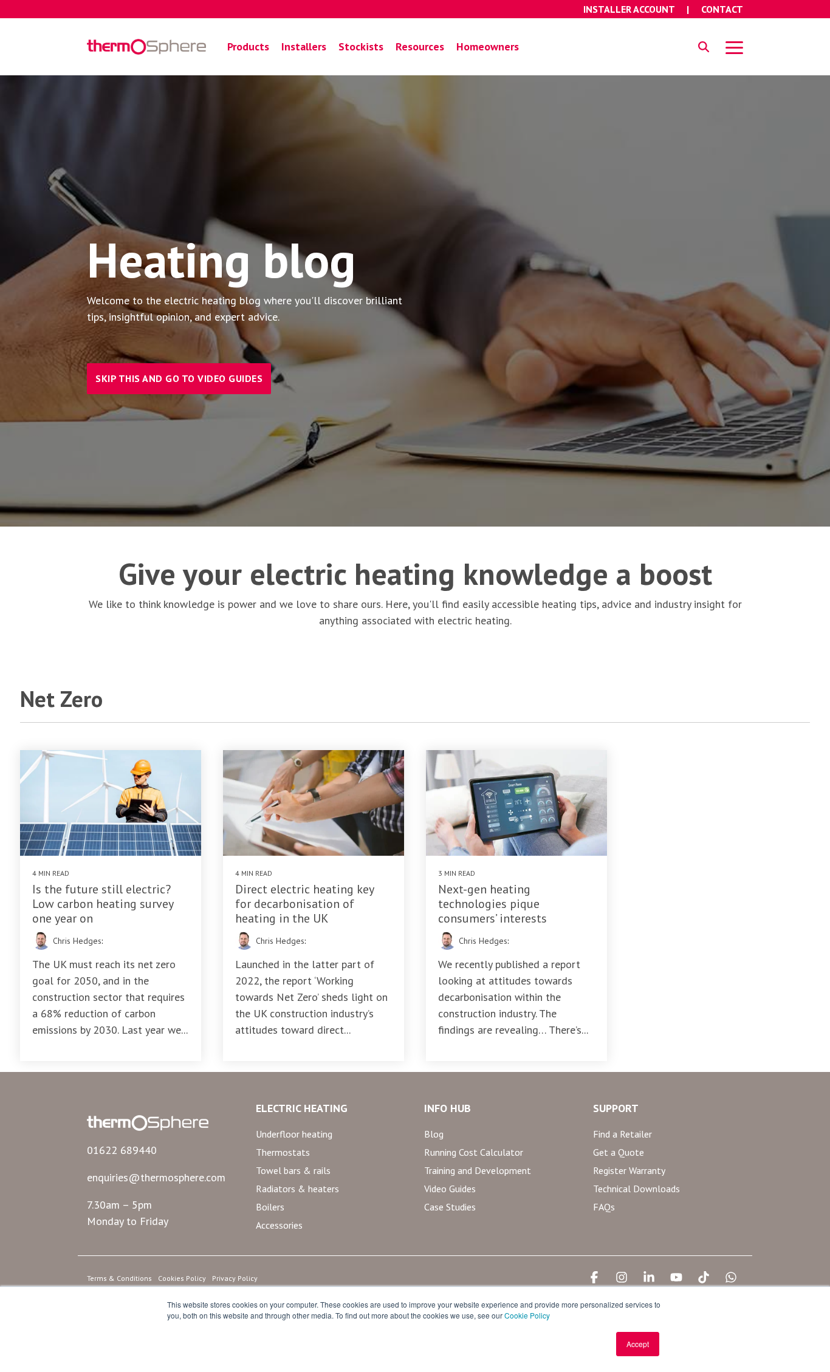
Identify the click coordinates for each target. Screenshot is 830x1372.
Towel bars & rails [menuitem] (293, 1170)
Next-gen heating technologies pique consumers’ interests (492, 903)
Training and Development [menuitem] (477, 1170)
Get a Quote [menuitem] (618, 1152)
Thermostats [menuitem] (283, 1152)
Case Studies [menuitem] (450, 1207)
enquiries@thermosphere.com (156, 1177)
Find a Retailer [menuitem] (622, 1134)
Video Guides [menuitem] (450, 1189)
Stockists (360, 46)
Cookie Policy (527, 1315)
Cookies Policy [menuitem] (182, 1278)
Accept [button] (637, 1344)
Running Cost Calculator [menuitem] (473, 1152)
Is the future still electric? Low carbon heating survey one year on (102, 903)
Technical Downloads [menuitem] (636, 1189)
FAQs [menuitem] (604, 1207)
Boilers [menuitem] (270, 1207)
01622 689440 (122, 1150)
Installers (303, 46)
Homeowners (487, 46)
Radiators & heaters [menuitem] (297, 1189)
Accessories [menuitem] (279, 1225)
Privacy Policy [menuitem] (235, 1278)
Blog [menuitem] (434, 1134)
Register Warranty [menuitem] (629, 1170)
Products (248, 46)
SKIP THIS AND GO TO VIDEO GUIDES (178, 378)
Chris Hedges (75, 940)
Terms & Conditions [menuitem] (119, 1278)
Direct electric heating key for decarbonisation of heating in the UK (304, 903)
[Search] (704, 47)
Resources (420, 46)
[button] (734, 46)
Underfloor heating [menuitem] (294, 1134)
